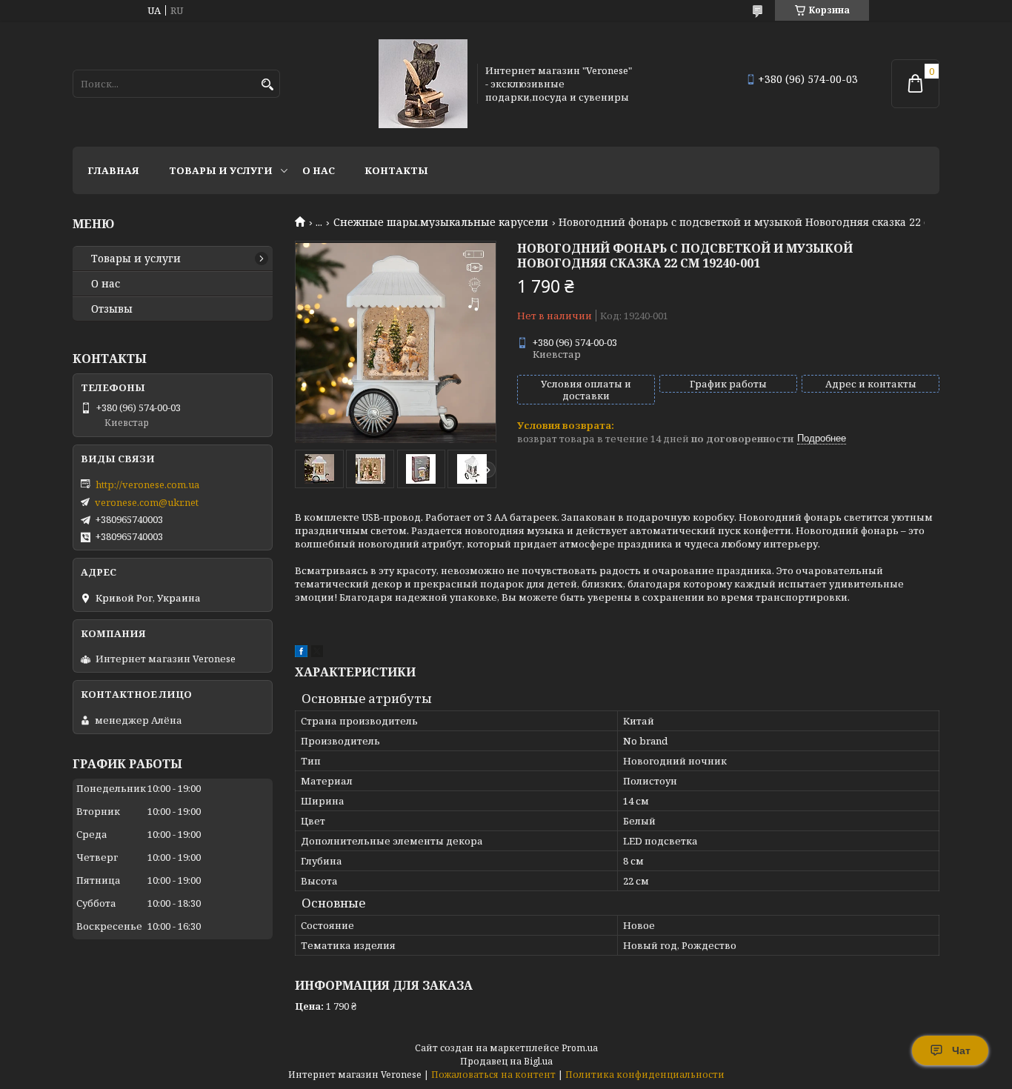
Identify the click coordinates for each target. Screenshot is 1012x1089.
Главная (113, 170)
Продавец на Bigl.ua (506, 1061)
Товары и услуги (221, 170)
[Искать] (267, 85)
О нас (318, 170)
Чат (961, 1050)
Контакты (396, 170)
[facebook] (301, 653)
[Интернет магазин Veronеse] (423, 83)
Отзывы (112, 309)
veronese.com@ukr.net (147, 502)
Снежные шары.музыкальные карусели (440, 222)
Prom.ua (580, 1048)
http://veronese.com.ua (147, 484)
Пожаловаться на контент (493, 1074)
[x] (317, 653)
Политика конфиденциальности (645, 1074)
